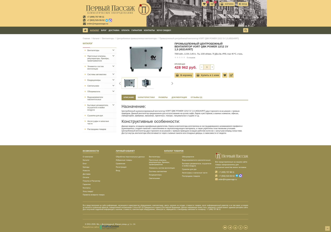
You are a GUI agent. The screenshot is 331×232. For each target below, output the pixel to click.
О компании (88, 157)
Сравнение (120, 163)
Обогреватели (93, 91)
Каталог (94, 30)
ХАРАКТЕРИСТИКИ (146, 97)
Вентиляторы (108, 38)
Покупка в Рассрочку (91, 181)
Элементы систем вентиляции (95, 67)
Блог (104, 30)
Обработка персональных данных (130, 157)
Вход (118, 170)
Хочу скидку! (164, 30)
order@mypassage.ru (97, 24)
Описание (128, 97)
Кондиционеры (94, 80)
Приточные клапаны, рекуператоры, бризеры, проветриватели (98, 58)
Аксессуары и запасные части (98, 122)
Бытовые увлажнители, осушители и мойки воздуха (97, 107)
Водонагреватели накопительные (95, 98)
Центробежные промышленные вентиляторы (137, 38)
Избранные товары (124, 160)
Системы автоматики (96, 74)
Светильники (93, 86)
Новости (86, 170)
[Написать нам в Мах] (110, 20)
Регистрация (121, 167)
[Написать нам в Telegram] (106, 20)
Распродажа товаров (96, 129)
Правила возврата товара (93, 195)
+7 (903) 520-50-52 (96, 20)
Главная (86, 38)
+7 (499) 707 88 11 (95, 17)
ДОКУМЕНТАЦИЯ (179, 97)
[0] (212, 4)
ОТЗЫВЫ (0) (196, 97)
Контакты (149, 30)
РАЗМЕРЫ (163, 97)
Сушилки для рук (95, 115)
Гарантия (136, 30)
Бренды (86, 167)
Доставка (114, 30)
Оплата (125, 30)
